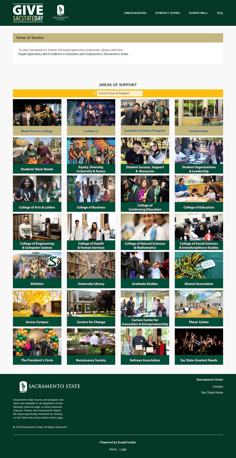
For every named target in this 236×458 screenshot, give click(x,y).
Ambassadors (135, 12)
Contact (218, 386)
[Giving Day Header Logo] (40, 13)
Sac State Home (212, 392)
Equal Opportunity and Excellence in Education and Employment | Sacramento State (73, 54)
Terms (113, 449)
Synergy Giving (167, 12)
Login (122, 449)
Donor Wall (198, 12)
